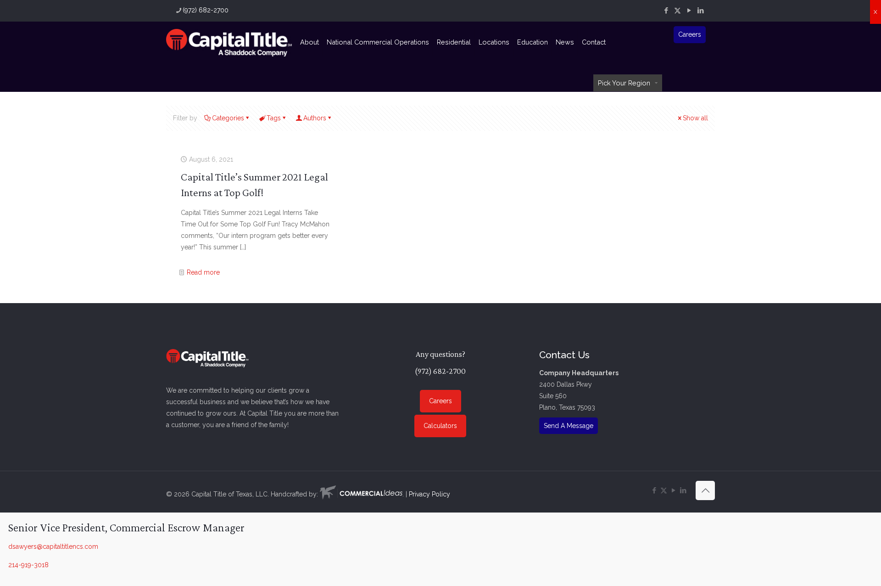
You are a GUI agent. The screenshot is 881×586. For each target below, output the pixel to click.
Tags (274, 118)
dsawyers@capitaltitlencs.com (53, 546)
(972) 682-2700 (206, 10)
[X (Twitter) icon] (677, 10)
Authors (314, 118)
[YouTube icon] (689, 10)
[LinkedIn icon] (700, 10)
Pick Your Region (624, 83)
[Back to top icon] (705, 490)
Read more (203, 272)
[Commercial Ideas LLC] (361, 494)
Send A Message (568, 425)
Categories (228, 118)
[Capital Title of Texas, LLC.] (229, 42)
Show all (695, 118)
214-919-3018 (28, 565)
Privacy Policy (429, 494)
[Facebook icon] (666, 10)
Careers (689, 34)
